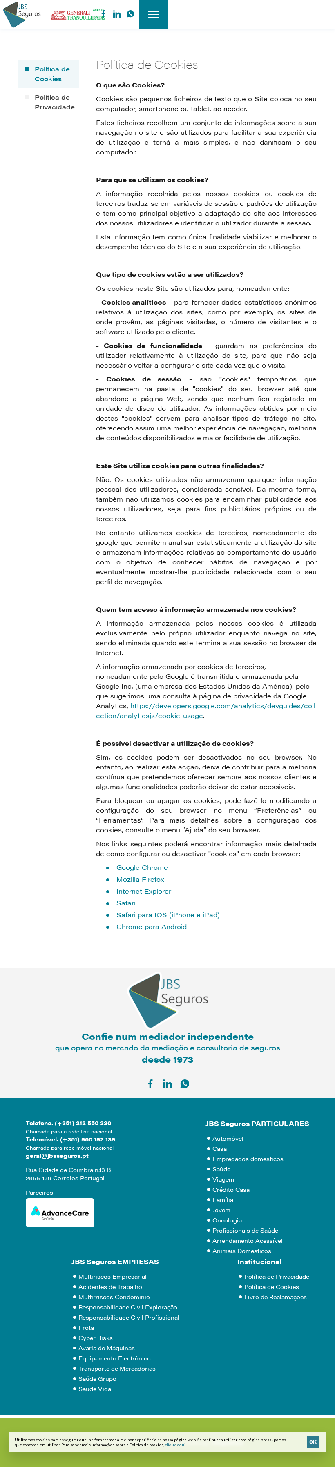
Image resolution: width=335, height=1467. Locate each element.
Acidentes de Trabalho (110, 1286)
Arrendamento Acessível (247, 1240)
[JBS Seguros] (22, 14)
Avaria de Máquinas (106, 1348)
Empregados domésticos (248, 1159)
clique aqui (175, 1444)
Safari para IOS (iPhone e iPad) (168, 914)
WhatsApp (130, 14)
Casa (219, 1148)
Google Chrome (142, 867)
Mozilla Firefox (140, 879)
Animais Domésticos (241, 1250)
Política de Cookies (52, 73)
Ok (313, 1442)
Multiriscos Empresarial (112, 1276)
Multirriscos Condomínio (114, 1297)
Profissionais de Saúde (245, 1230)
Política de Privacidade (55, 101)
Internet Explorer (143, 891)
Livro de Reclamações (275, 1297)
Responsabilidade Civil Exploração (127, 1307)
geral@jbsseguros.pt (57, 1155)
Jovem (221, 1210)
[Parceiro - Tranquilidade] (78, 13)
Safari (126, 902)
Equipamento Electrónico (114, 1358)
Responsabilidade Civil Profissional (128, 1317)
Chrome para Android (151, 926)
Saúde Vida (94, 1389)
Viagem (223, 1179)
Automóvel (227, 1138)
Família (222, 1199)
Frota (86, 1327)
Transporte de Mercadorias (117, 1368)
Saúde (221, 1169)
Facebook (103, 14)
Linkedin (117, 14)
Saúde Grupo (97, 1378)
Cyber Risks (95, 1337)
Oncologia (227, 1220)
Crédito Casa (231, 1189)
